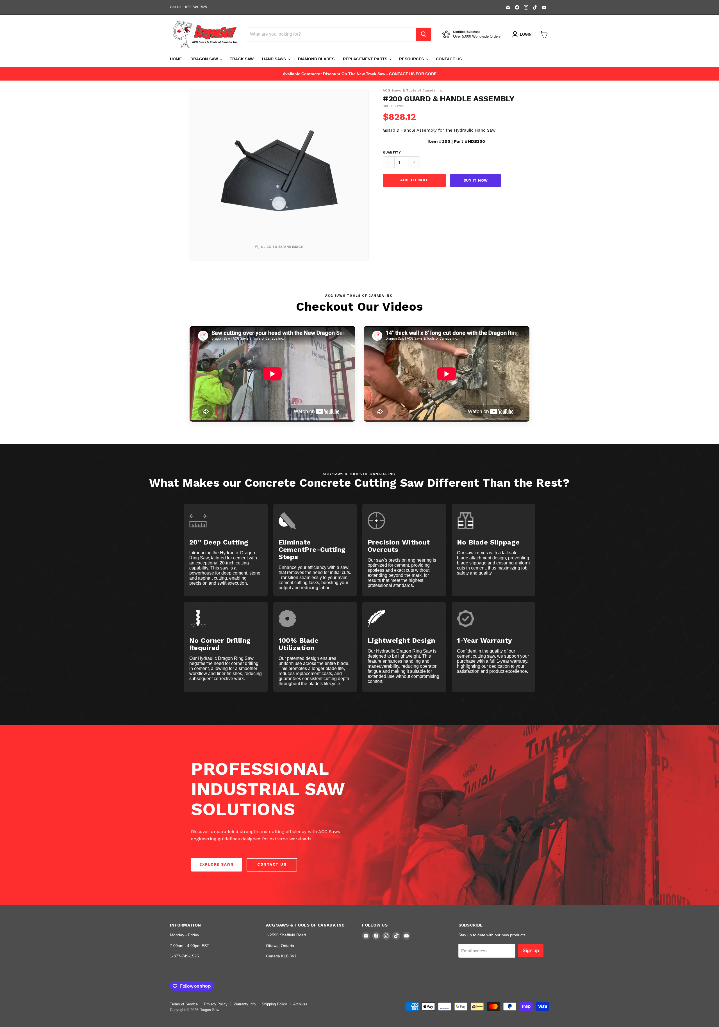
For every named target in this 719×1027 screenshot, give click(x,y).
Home (176, 59)
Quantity (392, 152)
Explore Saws (216, 864)
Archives (300, 1004)
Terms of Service (184, 1004)
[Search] (423, 34)
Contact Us (449, 59)
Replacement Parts (366, 59)
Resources (412, 59)
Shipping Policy (274, 1004)
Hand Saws (274, 59)
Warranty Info (245, 1004)
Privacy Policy (215, 1004)
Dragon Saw (204, 59)
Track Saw (242, 59)
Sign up (531, 950)
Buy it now (475, 180)
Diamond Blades (316, 59)
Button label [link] (19, 694)
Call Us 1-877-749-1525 (188, 7)
